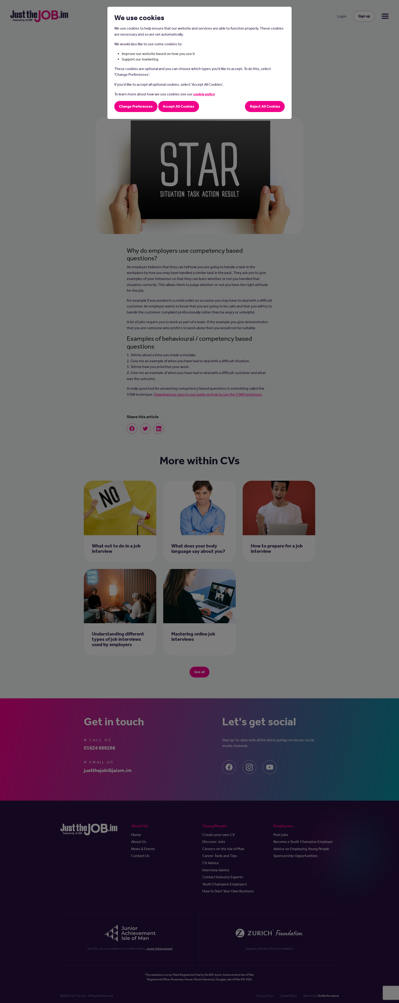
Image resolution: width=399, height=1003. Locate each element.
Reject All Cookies (265, 106)
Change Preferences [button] (136, 106)
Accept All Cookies (178, 106)
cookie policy (204, 94)
